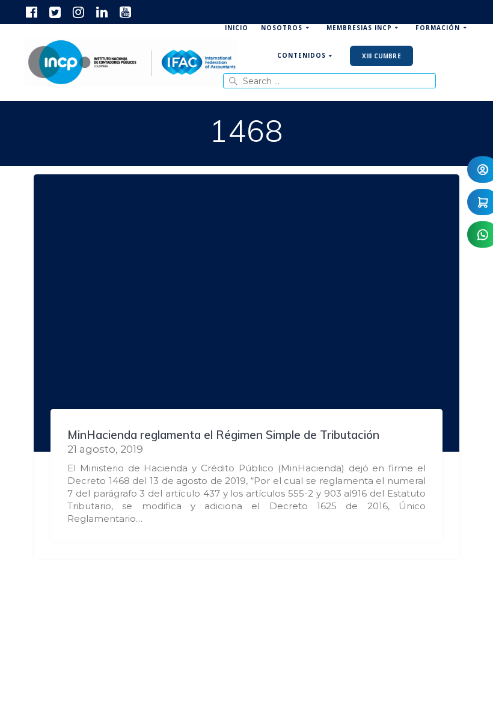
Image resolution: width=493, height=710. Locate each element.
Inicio (236, 27)
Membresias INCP (359, 27)
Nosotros (281, 27)
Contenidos (301, 55)
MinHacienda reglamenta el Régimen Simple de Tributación (223, 434)
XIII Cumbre (381, 56)
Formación (437, 27)
